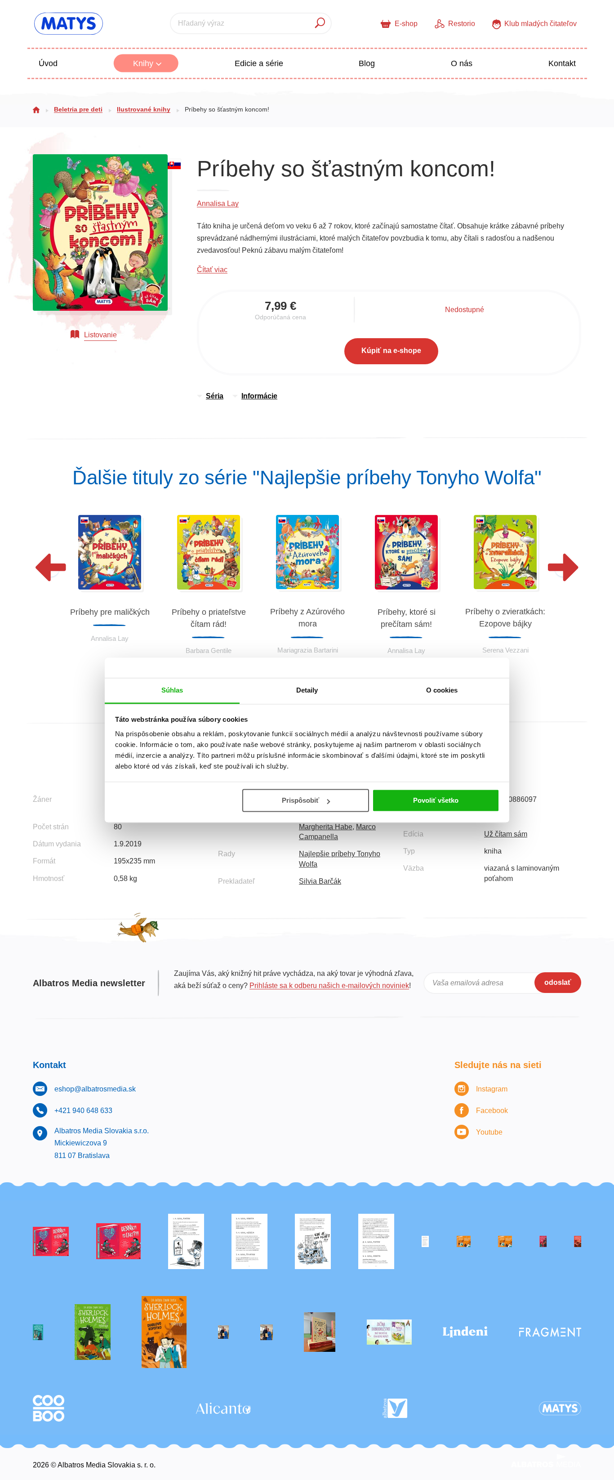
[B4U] (543, 1241)
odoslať (557, 982)
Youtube (489, 1132)
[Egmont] (578, 1241)
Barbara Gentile (208, 650)
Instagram (491, 1089)
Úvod (48, 63)
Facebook (492, 1110)
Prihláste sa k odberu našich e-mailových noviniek (329, 985)
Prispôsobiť (300, 800)
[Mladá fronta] (389, 1332)
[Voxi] (186, 1241)
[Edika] (38, 1332)
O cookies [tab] (442, 690)
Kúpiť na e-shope (391, 350)
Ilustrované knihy (143, 109)
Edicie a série (259, 63)
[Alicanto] (223, 1408)
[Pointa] (266, 1332)
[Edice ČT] (92, 1332)
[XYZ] (118, 1241)
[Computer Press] (312, 1241)
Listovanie (100, 335)
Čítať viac (212, 269)
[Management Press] (376, 1241)
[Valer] (319, 1332)
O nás (461, 63)
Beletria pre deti (78, 109)
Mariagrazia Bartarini (307, 650)
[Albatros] (395, 1408)
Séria (214, 396)
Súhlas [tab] (172, 690)
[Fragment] (550, 1332)
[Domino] (249, 1241)
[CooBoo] (48, 1408)
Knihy (144, 63)
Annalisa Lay (218, 203)
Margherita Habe (325, 827)
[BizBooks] (505, 1241)
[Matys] (560, 1408)
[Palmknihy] (223, 1332)
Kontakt (562, 63)
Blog (367, 63)
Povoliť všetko (435, 800)
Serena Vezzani (505, 650)
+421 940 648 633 (83, 1110)
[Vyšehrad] (463, 1241)
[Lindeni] (465, 1332)
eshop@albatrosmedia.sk (95, 1089)
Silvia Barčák (320, 881)
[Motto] (50, 1241)
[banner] (68, 24)
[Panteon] (164, 1332)
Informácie (259, 396)
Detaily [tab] (307, 690)
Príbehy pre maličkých (110, 612)
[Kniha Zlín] (425, 1241)
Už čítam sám (505, 834)
